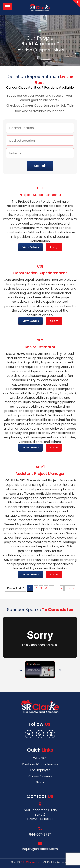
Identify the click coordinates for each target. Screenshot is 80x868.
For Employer (40, 770)
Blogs (40, 782)
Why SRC (40, 758)
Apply (54, 247)
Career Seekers (40, 776)
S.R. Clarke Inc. (31, 862)
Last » (70, 588)
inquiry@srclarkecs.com (40, 849)
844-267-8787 (40, 834)
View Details (30, 247)
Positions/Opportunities (40, 764)
